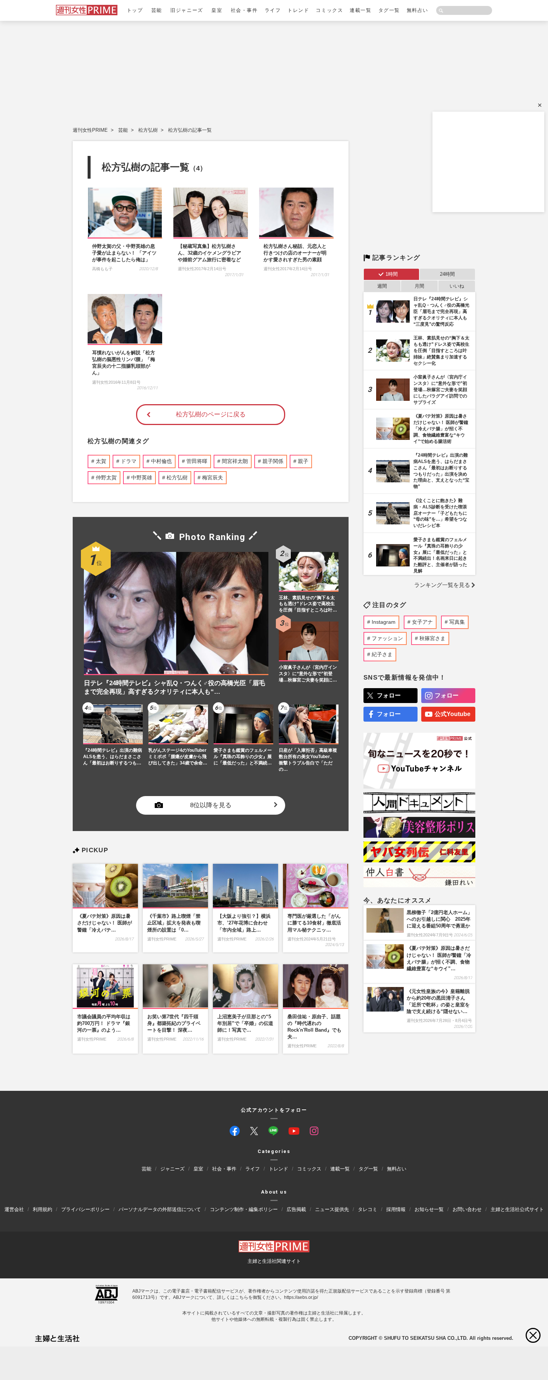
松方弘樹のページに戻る (211, 414)
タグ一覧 (389, 10)
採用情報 (396, 1209)
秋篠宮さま (432, 638)
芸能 (156, 10)
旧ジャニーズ (186, 10)
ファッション (387, 638)
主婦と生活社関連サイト (274, 1261)
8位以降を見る (211, 805)
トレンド (298, 10)
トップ (135, 10)
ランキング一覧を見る (442, 585)
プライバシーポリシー (85, 1209)
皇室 (216, 10)
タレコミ (367, 1209)
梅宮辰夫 (212, 477)
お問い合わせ (467, 1209)
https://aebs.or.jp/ (301, 1297)
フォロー (389, 695)
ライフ (273, 10)
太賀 (101, 461)
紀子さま (382, 654)
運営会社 (14, 1209)
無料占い (417, 10)
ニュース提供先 (332, 1209)
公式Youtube (452, 714)
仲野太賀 (106, 477)
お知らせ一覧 (429, 1209)
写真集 (457, 622)
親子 (303, 461)
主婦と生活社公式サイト (517, 1209)
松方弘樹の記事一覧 (190, 130)
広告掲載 (296, 1209)
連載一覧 (360, 10)
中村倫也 (161, 461)
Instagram (384, 622)
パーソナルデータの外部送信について (160, 1209)
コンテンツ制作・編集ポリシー (244, 1209)
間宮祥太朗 (235, 461)
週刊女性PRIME (90, 130)
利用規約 (42, 1209)
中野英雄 (141, 477)
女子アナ (422, 622)
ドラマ (128, 461)
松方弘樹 (148, 130)
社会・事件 (244, 10)
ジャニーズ (172, 1169)
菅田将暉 (196, 461)
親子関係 (272, 461)
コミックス (329, 10)
